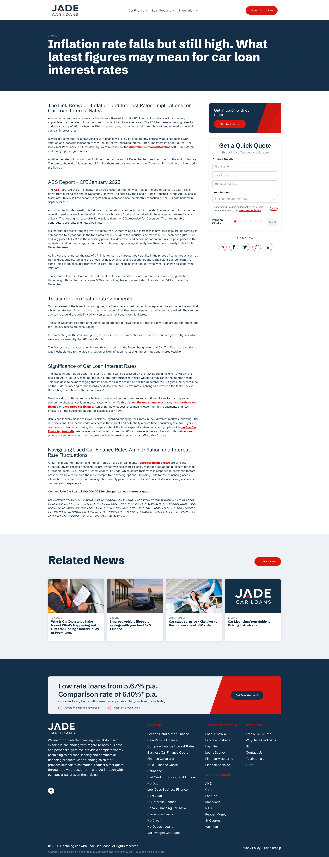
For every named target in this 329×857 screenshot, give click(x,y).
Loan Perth (213, 746)
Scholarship (272, 848)
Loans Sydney (215, 752)
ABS (57, 189)
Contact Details (223, 159)
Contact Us (254, 752)
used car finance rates (155, 462)
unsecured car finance (78, 406)
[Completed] (261, 221)
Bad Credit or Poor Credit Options (172, 777)
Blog (249, 746)
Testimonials (255, 758)
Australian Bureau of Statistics (149, 147)
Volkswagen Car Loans (163, 833)
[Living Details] (250, 221)
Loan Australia (215, 734)
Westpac (211, 827)
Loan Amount (222, 192)
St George (212, 820)
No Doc (152, 783)
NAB (208, 808)
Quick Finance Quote (162, 765)
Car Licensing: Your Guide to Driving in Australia (249, 623)
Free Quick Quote (258, 734)
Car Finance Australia (221, 725)
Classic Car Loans (160, 814)
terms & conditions (250, 210)
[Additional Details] (256, 221)
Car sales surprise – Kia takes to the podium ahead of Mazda (193, 623)
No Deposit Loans (160, 826)
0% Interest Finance (161, 802)
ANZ (208, 783)
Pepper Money (215, 814)
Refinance (154, 771)
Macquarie (212, 802)
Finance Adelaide (217, 765)
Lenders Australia (218, 775)
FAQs (249, 765)
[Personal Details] (235, 221)
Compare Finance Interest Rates (170, 746)
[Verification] (240, 221)
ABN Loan (154, 796)
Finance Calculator (160, 758)
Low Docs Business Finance (167, 789)
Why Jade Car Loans (261, 740)
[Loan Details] (245, 221)
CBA (208, 789)
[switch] (274, 209)
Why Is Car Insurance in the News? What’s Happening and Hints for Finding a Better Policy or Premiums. (75, 627)
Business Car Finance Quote (167, 752)
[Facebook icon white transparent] (51, 791)
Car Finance (136, 10)
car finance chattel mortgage (151, 402)
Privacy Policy (251, 848)
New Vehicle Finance (162, 740)
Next (272, 222)
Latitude (211, 796)
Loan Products (161, 10)
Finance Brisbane (217, 740)
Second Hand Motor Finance (168, 734)
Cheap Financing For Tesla (166, 808)
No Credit (154, 820)
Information (186, 10)
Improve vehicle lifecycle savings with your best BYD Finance (130, 625)
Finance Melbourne (219, 758)
